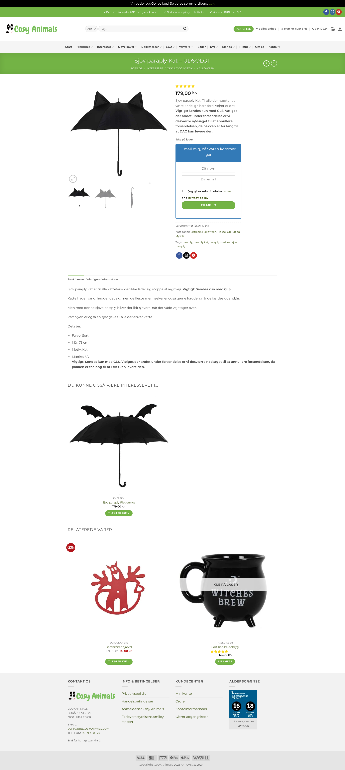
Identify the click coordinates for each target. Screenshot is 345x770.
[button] (332, 29)
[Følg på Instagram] (332, 12)
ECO (169, 46)
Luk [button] (212, 3)
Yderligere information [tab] (102, 279)
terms (227, 191)
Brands (227, 46)
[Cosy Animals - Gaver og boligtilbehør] (41, 29)
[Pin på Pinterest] (193, 255)
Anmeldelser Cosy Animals (143, 709)
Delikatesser (150, 46)
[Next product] (266, 63)
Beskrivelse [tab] (76, 279)
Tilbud (243, 46)
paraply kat (201, 242)
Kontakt (274, 46)
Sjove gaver (126, 46)
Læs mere (225, 661)
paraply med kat (220, 242)
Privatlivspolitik (134, 693)
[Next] (162, 133)
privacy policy (198, 198)
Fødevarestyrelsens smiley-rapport (143, 719)
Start (68, 46)
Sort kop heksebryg (225, 647)
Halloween (205, 68)
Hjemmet (83, 46)
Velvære (184, 46)
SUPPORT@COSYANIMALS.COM (88, 728)
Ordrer (180, 701)
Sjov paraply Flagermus (118, 502)
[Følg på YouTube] (339, 12)
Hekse (222, 231)
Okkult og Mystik (179, 68)
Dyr (212, 46)
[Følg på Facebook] (326, 12)
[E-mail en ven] (186, 255)
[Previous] (74, 133)
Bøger (201, 46)
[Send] (184, 29)
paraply (187, 242)
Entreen (195, 231)
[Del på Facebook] (179, 255)
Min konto (183, 693)
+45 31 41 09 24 (90, 732)
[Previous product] (274, 63)
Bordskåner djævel (119, 647)
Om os (259, 46)
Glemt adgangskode (191, 717)
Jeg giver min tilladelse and (206, 195)
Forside (137, 68)
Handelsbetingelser (137, 701)
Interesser (104, 46)
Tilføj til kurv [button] (119, 513)
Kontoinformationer (191, 709)
